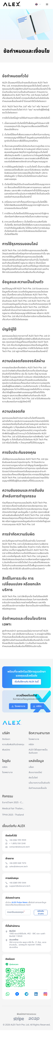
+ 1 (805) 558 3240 (17, 843)
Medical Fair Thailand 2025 (13, 808)
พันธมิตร (6, 749)
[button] (47, 4)
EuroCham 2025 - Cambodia (13, 802)
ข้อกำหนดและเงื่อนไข (38, 788)
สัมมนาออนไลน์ (35, 772)
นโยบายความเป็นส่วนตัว (39, 782)
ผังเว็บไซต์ (33, 777)
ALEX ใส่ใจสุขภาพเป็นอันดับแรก (38, 751)
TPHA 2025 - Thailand (13, 814)
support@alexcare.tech (19, 886)
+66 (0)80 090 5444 (17, 883)
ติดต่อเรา (6, 739)
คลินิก (31, 744)
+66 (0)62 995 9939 (17, 840)
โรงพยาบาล (34, 739)
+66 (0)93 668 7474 (17, 863)
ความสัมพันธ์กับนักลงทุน (13, 744)
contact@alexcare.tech (19, 847)
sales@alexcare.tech (18, 866)
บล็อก (31, 767)
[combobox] (36, 4)
